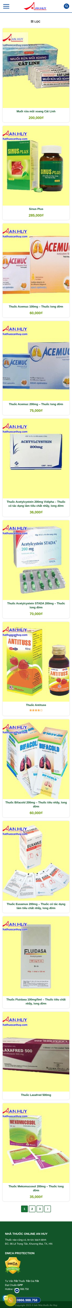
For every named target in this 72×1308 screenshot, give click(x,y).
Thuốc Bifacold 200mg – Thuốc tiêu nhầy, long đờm (36, 804)
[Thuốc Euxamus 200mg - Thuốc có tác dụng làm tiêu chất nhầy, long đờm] (36, 861)
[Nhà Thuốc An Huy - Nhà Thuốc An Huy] (36, 6)
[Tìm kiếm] (66, 6)
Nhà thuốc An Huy (47, 1305)
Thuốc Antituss (36, 705)
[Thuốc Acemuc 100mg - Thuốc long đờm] (36, 263)
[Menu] (6, 6)
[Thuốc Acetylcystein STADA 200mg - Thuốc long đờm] (36, 560)
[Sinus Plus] (36, 166)
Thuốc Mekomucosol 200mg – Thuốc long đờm (36, 1188)
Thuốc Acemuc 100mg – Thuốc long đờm (36, 306)
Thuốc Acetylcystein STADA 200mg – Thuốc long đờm (36, 605)
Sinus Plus (36, 209)
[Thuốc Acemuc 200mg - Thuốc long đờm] (36, 361)
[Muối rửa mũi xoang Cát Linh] (36, 68)
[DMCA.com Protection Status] (13, 1265)
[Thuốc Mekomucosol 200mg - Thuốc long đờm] (36, 1143)
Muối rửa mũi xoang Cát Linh (36, 111)
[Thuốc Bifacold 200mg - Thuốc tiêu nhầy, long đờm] (36, 759)
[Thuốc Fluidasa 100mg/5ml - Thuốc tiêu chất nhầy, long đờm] (36, 956)
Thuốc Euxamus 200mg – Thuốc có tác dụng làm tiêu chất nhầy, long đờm (36, 906)
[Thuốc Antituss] (36, 662)
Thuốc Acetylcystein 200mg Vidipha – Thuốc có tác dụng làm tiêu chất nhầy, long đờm (36, 503)
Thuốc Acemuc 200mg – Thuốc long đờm (36, 404)
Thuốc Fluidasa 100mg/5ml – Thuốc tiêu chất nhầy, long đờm (36, 1001)
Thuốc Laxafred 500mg (36, 1095)
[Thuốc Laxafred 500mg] (36, 1052)
